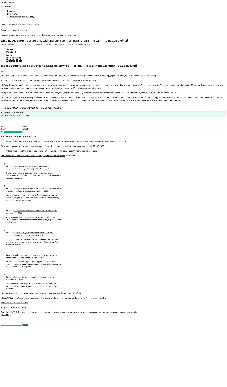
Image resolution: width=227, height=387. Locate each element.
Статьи (12, 44)
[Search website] (7, 19)
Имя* (25, 126)
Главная (4, 44)
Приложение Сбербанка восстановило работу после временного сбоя (33, 156)
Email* (26, 129)
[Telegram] (13, 60)
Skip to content (8, 2)
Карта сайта (7, 303)
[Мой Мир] (17, 60)
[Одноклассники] (10, 60)
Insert (25, 325)
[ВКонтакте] (7, 60)
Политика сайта (20, 303)
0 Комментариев (13, 58)
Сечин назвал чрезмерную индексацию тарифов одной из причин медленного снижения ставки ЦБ (47, 146)
